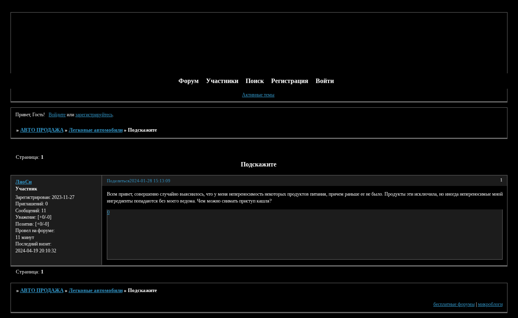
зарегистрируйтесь (94, 114)
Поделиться (118, 181)
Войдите (57, 114)
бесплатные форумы (454, 304)
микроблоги (490, 304)
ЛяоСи (23, 182)
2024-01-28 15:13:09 (150, 181)
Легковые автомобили (96, 130)
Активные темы (258, 95)
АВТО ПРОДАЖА (42, 130)
